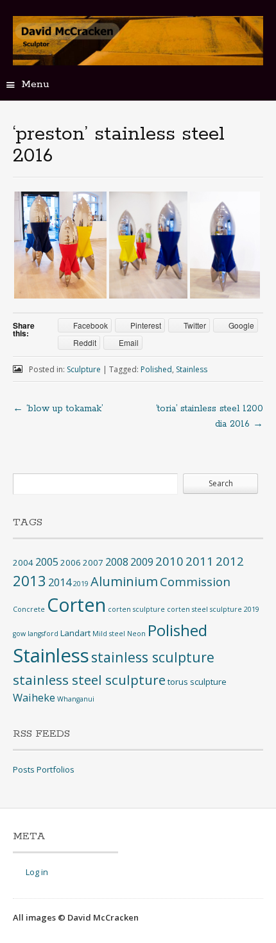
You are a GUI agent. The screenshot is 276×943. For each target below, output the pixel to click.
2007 (93, 562)
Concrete (29, 609)
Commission (195, 581)
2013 (29, 581)
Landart (75, 633)
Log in (37, 872)
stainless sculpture (152, 657)
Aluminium (124, 581)
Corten (76, 604)
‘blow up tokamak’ (58, 408)
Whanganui (75, 698)
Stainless (191, 369)
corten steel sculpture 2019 (213, 609)
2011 (199, 561)
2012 (230, 561)
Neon (136, 633)
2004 (23, 562)
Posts (24, 769)
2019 (81, 583)
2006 (70, 562)
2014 (59, 582)
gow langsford (35, 633)
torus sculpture (197, 681)
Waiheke (34, 698)
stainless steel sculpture (89, 680)
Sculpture (84, 369)
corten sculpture (136, 609)
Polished (156, 369)
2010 (169, 561)
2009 (141, 562)
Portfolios (55, 769)
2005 (46, 562)
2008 (116, 562)
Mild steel (108, 633)
